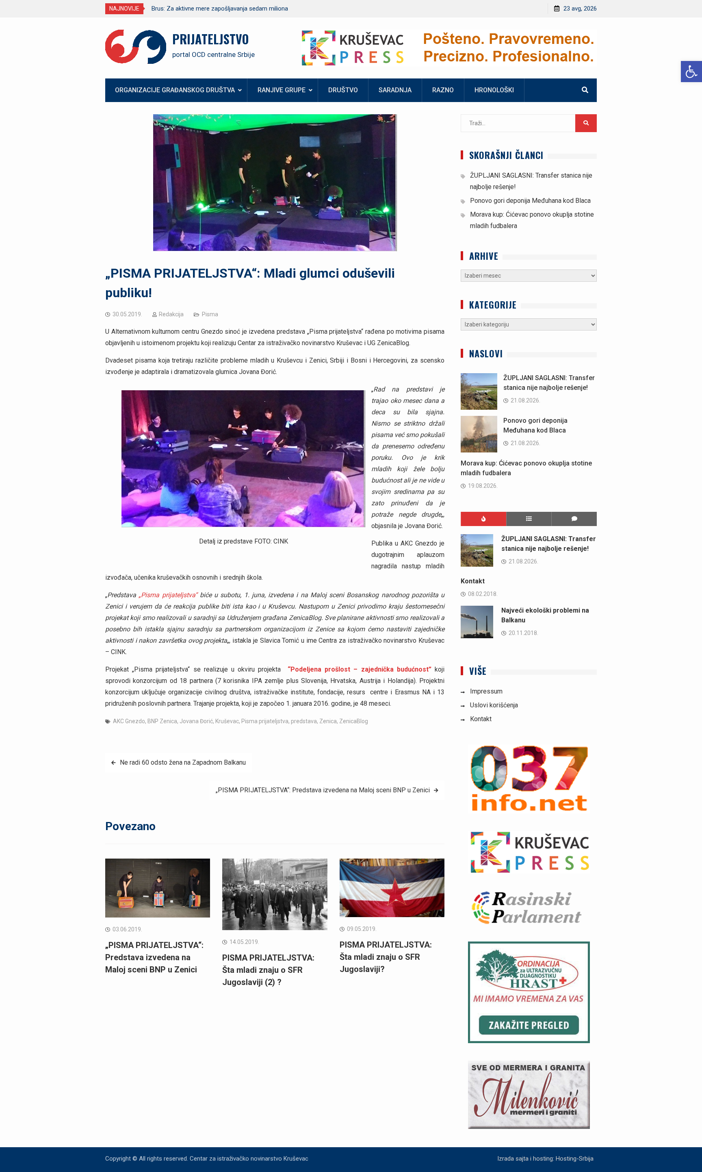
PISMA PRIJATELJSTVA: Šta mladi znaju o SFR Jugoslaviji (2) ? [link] (268, 970)
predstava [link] (304, 721)
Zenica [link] (328, 721)
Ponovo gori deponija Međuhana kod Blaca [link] (530, 200)
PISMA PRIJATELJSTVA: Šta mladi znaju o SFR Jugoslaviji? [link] (386, 957)
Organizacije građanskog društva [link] (175, 90)
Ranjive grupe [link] (282, 90)
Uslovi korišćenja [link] (494, 705)
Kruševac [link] (227, 721)
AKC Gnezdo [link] (129, 721)
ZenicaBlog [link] (353, 721)
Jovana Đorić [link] (196, 721)
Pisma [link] (210, 314)
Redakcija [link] (171, 314)
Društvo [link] (343, 90)
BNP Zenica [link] (162, 721)
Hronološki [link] (494, 90)
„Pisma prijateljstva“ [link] (168, 595)
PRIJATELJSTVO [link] (210, 39)
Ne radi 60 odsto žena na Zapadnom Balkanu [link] (183, 762)
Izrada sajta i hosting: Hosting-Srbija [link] (545, 1158)
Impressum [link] (486, 691)
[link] (691, 71)
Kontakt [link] (473, 581)
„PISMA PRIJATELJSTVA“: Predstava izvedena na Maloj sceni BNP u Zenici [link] (323, 790)
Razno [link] (443, 90)
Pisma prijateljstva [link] (264, 721)
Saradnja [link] (395, 90)
